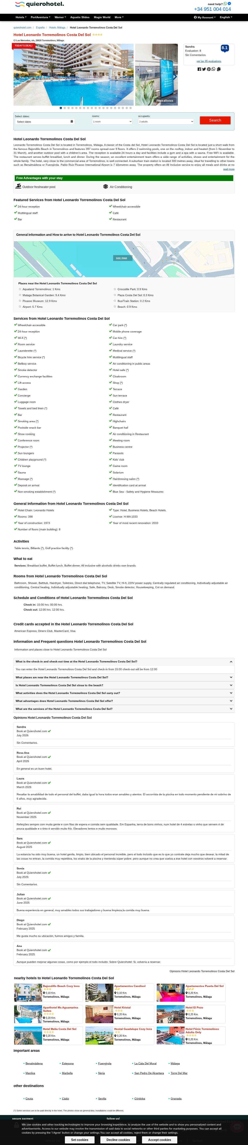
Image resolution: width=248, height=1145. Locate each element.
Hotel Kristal (122, 1007)
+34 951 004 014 (212, 9)
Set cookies (79, 1140)
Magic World (102, 17)
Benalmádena (34, 1063)
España (40, 27)
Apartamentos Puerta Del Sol (205, 986)
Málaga (175, 1063)
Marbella (67, 1073)
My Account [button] (205, 17)
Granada (176, 1098)
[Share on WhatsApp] (213, 69)
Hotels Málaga (57, 27)
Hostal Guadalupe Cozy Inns (133, 1028)
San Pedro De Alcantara (149, 1073)
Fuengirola (104, 1063)
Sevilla (102, 1098)
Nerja (101, 1073)
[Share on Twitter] (204, 69)
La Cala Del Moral (145, 1063)
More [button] (118, 17)
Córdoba (139, 1098)
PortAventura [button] (39, 17)
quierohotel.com (22, 27)
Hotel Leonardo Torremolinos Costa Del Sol (96, 27)
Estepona (68, 1063)
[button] (61, 108)
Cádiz (65, 1098)
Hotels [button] (20, 17)
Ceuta (29, 1098)
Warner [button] (59, 17)
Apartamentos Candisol (130, 986)
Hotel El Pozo (194, 1007)
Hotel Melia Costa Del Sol (59, 1028)
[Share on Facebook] (199, 69)
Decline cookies (118, 1140)
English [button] (225, 17)
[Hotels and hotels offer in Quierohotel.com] (39, 4)
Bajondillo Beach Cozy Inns (61, 986)
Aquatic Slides (80, 17)
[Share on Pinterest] (209, 69)
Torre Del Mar (179, 1073)
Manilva (30, 1073)
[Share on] (218, 69)
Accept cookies (159, 1140)
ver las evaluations (209, 61)
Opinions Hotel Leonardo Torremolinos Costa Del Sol (202, 971)
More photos (164, 100)
